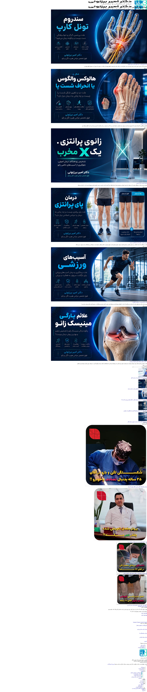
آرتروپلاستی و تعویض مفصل (141, 625)
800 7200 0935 (144, 613)
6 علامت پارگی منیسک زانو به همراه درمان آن (138, 361)
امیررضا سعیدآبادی (111, 664)
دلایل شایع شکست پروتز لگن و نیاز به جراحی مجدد (137, 388)
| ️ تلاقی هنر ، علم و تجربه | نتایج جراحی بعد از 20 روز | (137, 605)
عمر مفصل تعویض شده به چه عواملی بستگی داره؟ (137, 541)
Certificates (141, 669)
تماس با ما (142, 682)
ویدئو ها (142, 683)
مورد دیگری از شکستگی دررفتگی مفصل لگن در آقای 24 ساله (135, 573)
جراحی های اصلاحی (143, 637)
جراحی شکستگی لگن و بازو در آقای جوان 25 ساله (137, 486)
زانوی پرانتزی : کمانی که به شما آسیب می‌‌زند (138, 242)
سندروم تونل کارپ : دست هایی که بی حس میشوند (137, 64)
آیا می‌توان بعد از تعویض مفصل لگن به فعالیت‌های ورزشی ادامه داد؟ (134, 399)
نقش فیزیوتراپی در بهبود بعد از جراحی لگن (139, 377)
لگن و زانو (143, 645)
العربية (143, 690)
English (143, 689)
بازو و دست (142, 646)
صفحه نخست (141, 668)
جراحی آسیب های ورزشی (142, 629)
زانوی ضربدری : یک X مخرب (141, 183)
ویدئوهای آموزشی (141, 647)
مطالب (142, 671)
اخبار (143, 679)
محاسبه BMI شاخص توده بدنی (138, 688)
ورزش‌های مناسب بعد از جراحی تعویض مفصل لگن (137, 421)
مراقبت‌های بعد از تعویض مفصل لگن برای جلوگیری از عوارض (135, 410)
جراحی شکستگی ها (143, 633)
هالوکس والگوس (144, 123)
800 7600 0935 (144, 615)
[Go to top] (146, 665)
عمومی (145, 641)
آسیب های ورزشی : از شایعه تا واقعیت (139, 302)
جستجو (145, 366)
